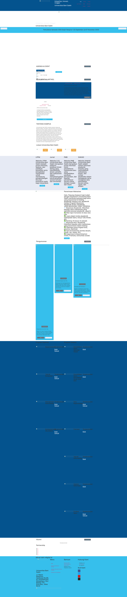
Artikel (89, 1)
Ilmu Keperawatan (79, 402)
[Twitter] (79, 573)
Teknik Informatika (78, 457)
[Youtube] (79, 576)
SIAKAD (88, 6)
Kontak (84, 6)
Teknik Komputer (49, 375)
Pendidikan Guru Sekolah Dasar (78, 349)
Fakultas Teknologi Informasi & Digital (56, 570)
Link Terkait (79, 3)
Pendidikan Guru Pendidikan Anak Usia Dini (78, 377)
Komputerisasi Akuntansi (50, 430)
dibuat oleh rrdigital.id (44, 557)
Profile (84, 1)
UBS (80, 1)
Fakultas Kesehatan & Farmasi (55, 566)
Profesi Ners (76, 512)
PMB (84, 3)
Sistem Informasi (77, 485)
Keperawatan (50, 347)
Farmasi (77, 429)
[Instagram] (79, 579)
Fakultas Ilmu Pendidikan (55, 572)
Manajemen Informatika (49, 402)
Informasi (88, 3)
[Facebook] (79, 571)
